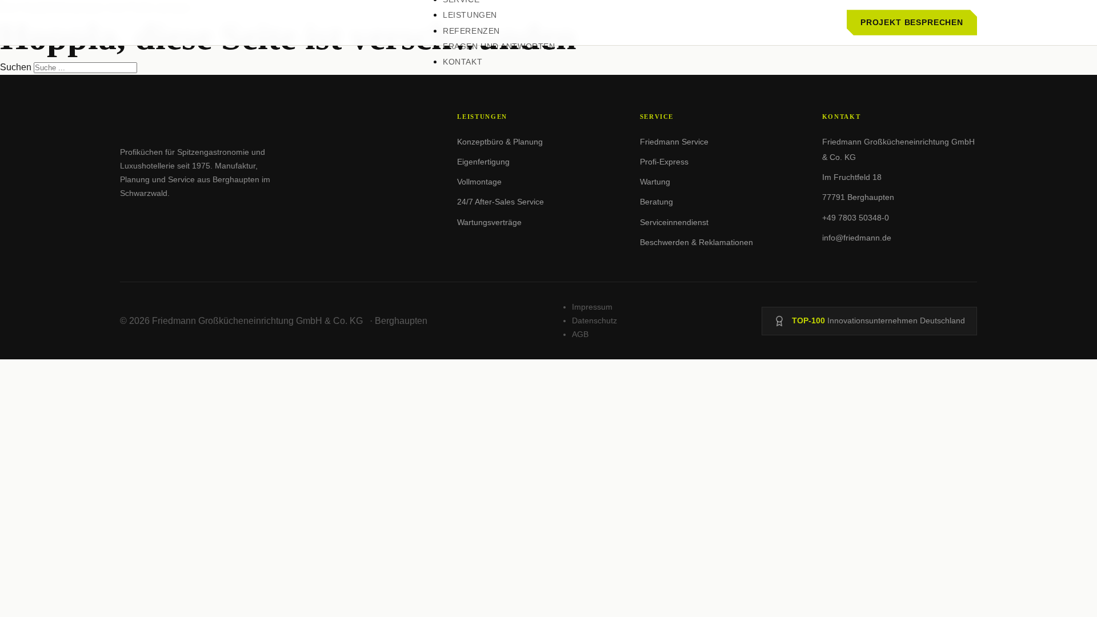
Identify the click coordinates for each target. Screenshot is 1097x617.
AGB (580, 334)
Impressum (592, 306)
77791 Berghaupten (858, 197)
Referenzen (471, 30)
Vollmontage (479, 181)
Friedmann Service (674, 141)
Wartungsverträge (489, 222)
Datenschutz (594, 320)
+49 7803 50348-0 (855, 217)
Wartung (655, 181)
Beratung (656, 201)
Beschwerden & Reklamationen (696, 242)
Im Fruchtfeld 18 (852, 177)
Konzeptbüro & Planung (500, 141)
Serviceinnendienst (674, 222)
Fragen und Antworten (499, 46)
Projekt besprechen (911, 22)
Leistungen (470, 14)
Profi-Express (664, 161)
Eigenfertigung (483, 161)
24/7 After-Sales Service (500, 201)
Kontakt (462, 61)
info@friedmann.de (856, 237)
